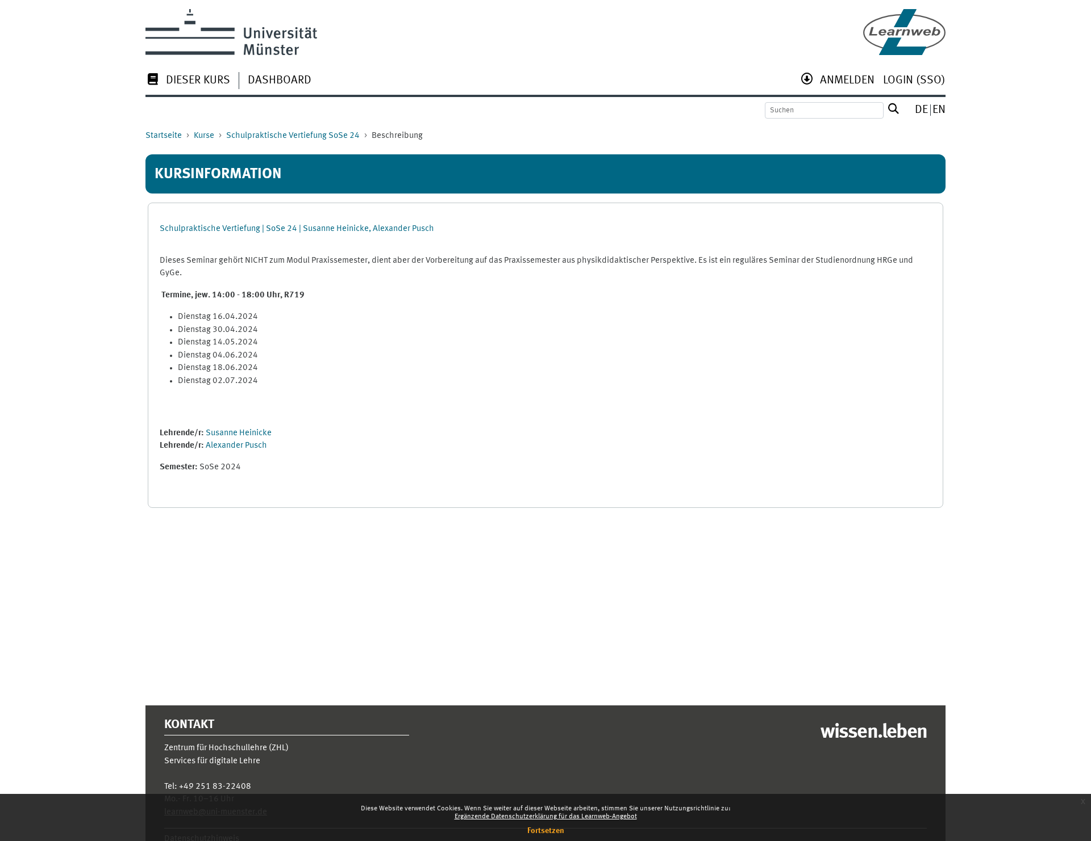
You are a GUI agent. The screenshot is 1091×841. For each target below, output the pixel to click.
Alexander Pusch (236, 445)
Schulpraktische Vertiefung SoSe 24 (293, 136)
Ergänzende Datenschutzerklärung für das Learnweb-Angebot (546, 816)
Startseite (163, 136)
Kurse (204, 136)
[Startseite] (904, 32)
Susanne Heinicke (239, 433)
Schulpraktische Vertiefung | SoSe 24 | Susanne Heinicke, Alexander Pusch (297, 229)
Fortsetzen (545, 831)
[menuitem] (187, 81)
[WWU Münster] (231, 32)
